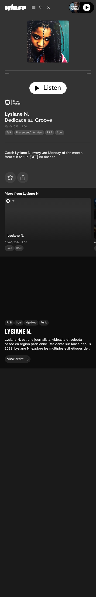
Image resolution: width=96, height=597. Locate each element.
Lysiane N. (17, 114)
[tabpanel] (48, 71)
